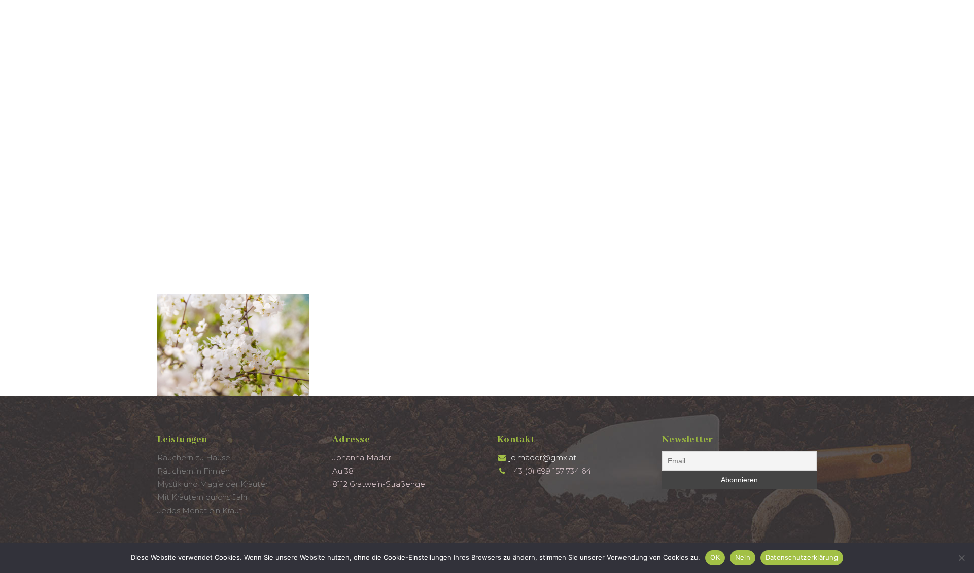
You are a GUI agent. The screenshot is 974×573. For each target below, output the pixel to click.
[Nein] (961, 558)
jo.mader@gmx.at (542, 457)
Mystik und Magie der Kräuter (212, 484)
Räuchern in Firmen (193, 471)
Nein (742, 557)
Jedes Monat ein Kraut (199, 510)
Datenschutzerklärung (802, 557)
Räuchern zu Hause (193, 457)
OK (715, 557)
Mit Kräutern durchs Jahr (202, 497)
